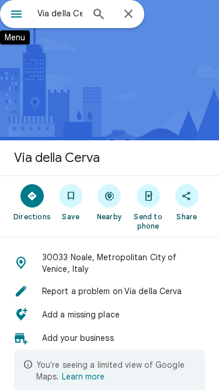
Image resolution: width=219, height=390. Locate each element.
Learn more (83, 376)
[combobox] (59, 13)
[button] (109, 263)
